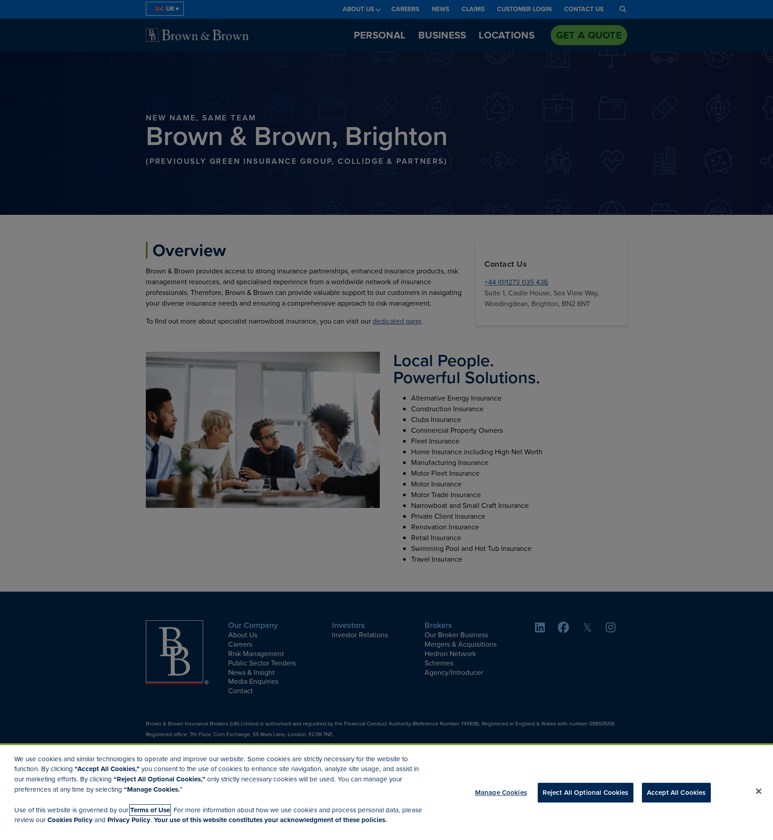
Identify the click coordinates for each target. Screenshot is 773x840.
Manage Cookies (501, 792)
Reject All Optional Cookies (586, 792)
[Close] (759, 791)
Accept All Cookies (676, 792)
